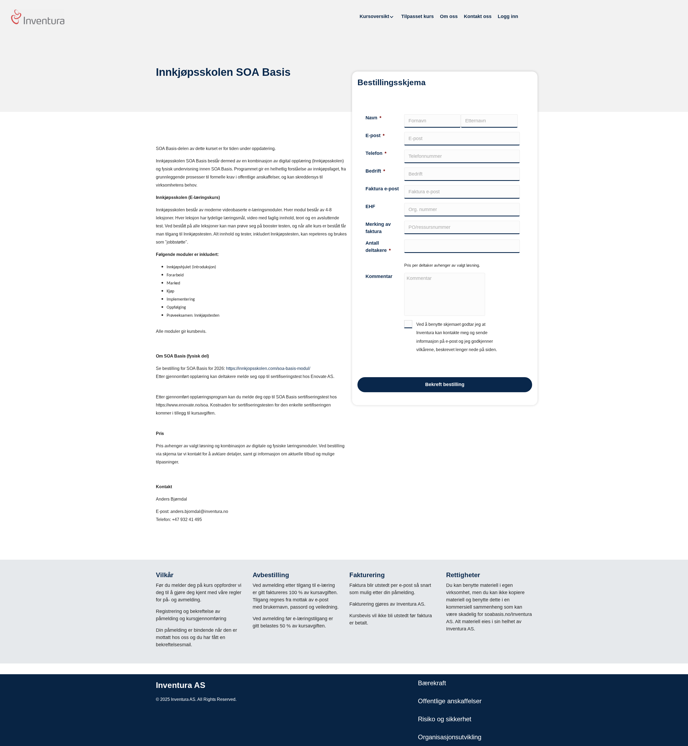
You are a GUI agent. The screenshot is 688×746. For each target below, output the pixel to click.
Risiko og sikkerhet (444, 719)
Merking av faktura (378, 228)
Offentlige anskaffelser (450, 701)
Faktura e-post (382, 188)
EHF (370, 206)
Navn (373, 117)
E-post (375, 135)
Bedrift (375, 171)
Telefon (376, 153)
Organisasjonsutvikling (449, 737)
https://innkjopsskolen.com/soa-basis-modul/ (268, 368)
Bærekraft (432, 683)
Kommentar (379, 276)
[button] (392, 17)
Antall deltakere (378, 246)
